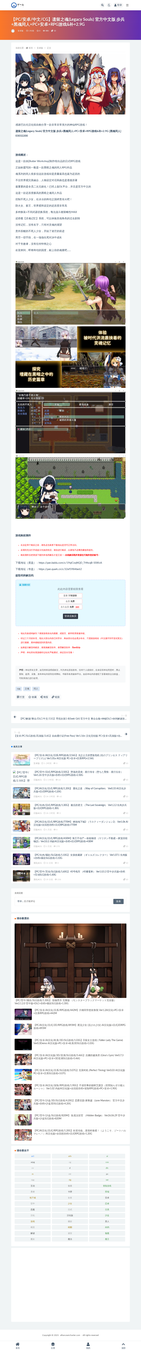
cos (107, 1162)
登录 (119, 5)
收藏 (34, 697)
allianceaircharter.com (70, 1335)
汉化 (33, 1215)
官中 (33, 1204)
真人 (107, 1221)
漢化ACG (38, 863)
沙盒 (107, 1215)
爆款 (70, 1221)
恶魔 (33, 1210)
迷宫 (70, 1233)
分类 (53, 1348)
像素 (70, 1186)
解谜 (33, 1233)
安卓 (107, 1198)
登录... (20, 901)
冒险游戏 (107, 1186)
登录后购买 (70, 616)
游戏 (33, 1221)
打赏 (22, 697)
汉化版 (70, 1215)
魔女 (33, 1239)
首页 (31, 48)
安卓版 (21, 31)
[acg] (13, 31)
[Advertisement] (70, 1284)
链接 (57, 697)
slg (70, 1180)
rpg (18, 689)
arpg (33, 1162)
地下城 (33, 1198)
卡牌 (70, 1192)
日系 (107, 1210)
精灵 (33, 1227)
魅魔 (107, 1233)
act (32, 1156)
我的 (88, 1348)
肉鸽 (107, 1227)
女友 (70, 1198)
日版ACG (38, 780)
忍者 (107, 1204)
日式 (70, 1210)
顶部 (123, 1348)
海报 (45, 697)
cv (33, 1168)
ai (107, 1156)
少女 (70, 1204)
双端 (107, 1192)
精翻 (70, 1227)
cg (70, 1162)
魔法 (70, 1239)
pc (107, 1174)
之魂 (27, 689)
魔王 (107, 1239)
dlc (107, 1168)
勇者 (33, 1192)
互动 (33, 1186)
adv (70, 1156)
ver (107, 1180)
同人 (36, 689)
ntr (70, 1174)
